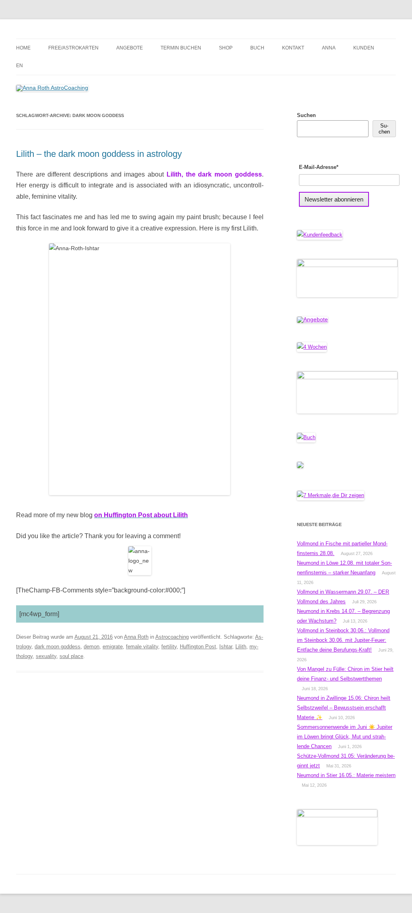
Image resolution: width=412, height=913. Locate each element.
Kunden (363, 48)
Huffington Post (198, 647)
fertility (169, 647)
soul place (71, 656)
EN (19, 65)
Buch (257, 48)
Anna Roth (136, 637)
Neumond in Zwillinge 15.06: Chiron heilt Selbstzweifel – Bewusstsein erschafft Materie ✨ (343, 707)
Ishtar (225, 647)
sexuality (46, 656)
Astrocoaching (172, 637)
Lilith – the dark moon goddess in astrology (99, 154)
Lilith (240, 647)
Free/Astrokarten (73, 48)
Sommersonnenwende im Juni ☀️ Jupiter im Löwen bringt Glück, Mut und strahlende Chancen (344, 736)
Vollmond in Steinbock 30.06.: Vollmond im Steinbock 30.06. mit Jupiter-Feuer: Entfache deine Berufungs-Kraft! (343, 640)
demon (91, 647)
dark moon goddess (57, 647)
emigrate (113, 647)
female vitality (142, 647)
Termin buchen (181, 48)
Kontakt (293, 48)
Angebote (129, 48)
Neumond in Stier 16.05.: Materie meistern (346, 775)
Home (23, 48)
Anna (329, 48)
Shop (226, 48)
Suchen (306, 115)
